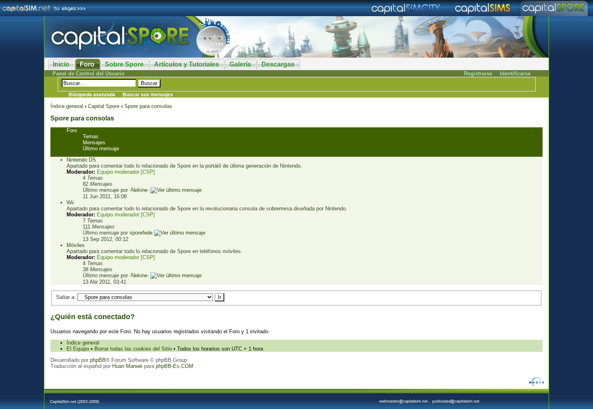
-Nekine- (139, 190)
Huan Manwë (127, 366)
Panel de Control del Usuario (88, 74)
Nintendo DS (81, 160)
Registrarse (478, 74)
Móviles (76, 245)
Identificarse (515, 74)
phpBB (98, 360)
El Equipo (78, 349)
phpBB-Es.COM (174, 366)
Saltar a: (66, 297)
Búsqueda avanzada (92, 95)
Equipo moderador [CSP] (126, 172)
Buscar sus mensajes (148, 95)
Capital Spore (103, 106)
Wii (70, 202)
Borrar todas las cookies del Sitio (133, 349)
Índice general (66, 106)
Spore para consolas (148, 106)
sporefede (140, 233)
